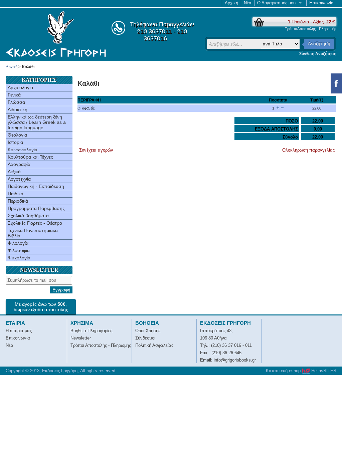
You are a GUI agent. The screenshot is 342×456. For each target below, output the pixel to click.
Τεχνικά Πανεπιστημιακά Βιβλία (33, 233)
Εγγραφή (61, 289)
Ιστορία (15, 142)
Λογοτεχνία (19, 179)
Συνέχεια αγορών (96, 150)
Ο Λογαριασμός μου (276, 2)
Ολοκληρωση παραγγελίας (308, 150)
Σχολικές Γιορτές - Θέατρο (35, 223)
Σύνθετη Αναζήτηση (317, 53)
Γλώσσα (16, 102)
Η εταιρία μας (19, 330)
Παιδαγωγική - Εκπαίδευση (36, 186)
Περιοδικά (18, 201)
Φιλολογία (18, 243)
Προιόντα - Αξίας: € (311, 21)
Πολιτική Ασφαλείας (154, 345)
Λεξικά (14, 171)
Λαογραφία (19, 164)
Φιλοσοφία (19, 250)
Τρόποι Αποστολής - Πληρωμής (310, 29)
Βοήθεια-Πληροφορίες (91, 330)
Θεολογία (17, 135)
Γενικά (14, 94)
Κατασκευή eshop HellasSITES (301, 370)
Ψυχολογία (19, 257)
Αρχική (231, 2)
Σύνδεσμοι (145, 337)
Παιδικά (15, 193)
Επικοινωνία (321, 2)
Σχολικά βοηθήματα (28, 215)
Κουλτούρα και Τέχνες (30, 157)
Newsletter (80, 337)
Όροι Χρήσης (147, 330)
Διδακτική (17, 109)
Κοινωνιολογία (22, 149)
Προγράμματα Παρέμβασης (36, 208)
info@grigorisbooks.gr (235, 360)
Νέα (247, 2)
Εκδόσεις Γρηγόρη (56, 34)
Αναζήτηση (319, 43)
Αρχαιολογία (20, 87)
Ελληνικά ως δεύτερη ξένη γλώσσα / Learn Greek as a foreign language (37, 122)
